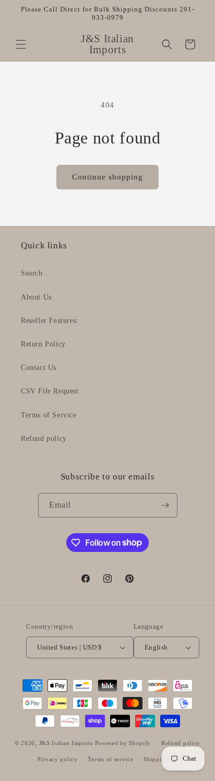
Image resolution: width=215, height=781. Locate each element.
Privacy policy (58, 759)
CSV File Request (50, 391)
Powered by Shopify (123, 743)
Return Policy (43, 344)
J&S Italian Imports (66, 743)
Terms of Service (49, 415)
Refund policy (44, 438)
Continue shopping (107, 177)
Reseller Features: (50, 321)
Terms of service (110, 759)
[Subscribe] (165, 505)
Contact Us (38, 367)
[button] (20, 44)
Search (32, 273)
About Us (36, 297)
